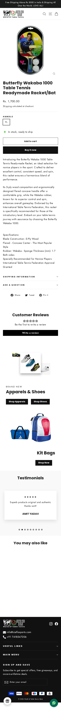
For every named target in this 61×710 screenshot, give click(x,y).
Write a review (30, 333)
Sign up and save (16, 664)
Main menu (11, 654)
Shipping (7, 106)
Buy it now (30, 149)
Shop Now (43, 462)
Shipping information (19, 276)
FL (6, 122)
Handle (8, 116)
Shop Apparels (17, 401)
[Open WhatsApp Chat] (54, 703)
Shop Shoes (40, 401)
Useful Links (13, 646)
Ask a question (14, 285)
